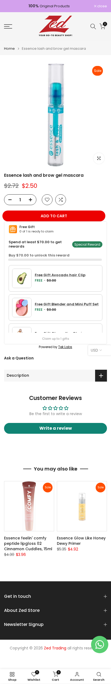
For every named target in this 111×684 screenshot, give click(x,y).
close (101, 6)
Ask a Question (19, 358)
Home (9, 48)
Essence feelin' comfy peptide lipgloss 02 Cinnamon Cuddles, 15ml (28, 543)
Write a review (55, 428)
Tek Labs (65, 347)
